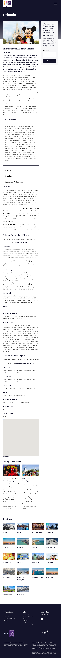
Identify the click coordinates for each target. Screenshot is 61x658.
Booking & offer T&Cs (28, 616)
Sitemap (24, 618)
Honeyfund (25, 622)
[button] (5, 32)
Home (5, 615)
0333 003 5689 (45, 614)
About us (6, 616)
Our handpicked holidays (10, 618)
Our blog (6, 620)
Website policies (27, 615)
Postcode (46, 50)
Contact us (7, 622)
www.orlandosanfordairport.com (24, 363)
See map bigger (6, 456)
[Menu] (55, 3)
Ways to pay (25, 620)
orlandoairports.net (21, 242)
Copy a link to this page (29, 624)
